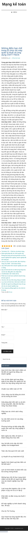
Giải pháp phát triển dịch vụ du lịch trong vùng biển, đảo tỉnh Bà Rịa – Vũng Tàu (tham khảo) (13, 404)
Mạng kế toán (14, 4)
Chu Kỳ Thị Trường (8, 511)
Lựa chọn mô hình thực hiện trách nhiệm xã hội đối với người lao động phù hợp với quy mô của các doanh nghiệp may (13, 284)
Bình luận (4, 309)
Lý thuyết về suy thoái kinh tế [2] (12, 456)
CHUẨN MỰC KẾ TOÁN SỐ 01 (10, 273)
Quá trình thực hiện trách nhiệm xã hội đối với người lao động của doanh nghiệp (13, 372)
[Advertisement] (14, 29)
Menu (15, 12)
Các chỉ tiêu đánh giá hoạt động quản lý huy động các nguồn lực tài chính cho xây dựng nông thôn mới (13, 381)
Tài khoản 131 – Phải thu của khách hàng (12, 251)
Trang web (4, 342)
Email (3, 334)
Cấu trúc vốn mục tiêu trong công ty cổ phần (13, 280)
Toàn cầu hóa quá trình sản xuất (12, 451)
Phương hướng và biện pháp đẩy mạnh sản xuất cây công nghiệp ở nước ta (13, 428)
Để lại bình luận (16, 58)
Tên (2, 327)
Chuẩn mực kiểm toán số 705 (11, 389)
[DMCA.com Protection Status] (4, 532)
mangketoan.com (19, 528)
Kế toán (10, 292)
